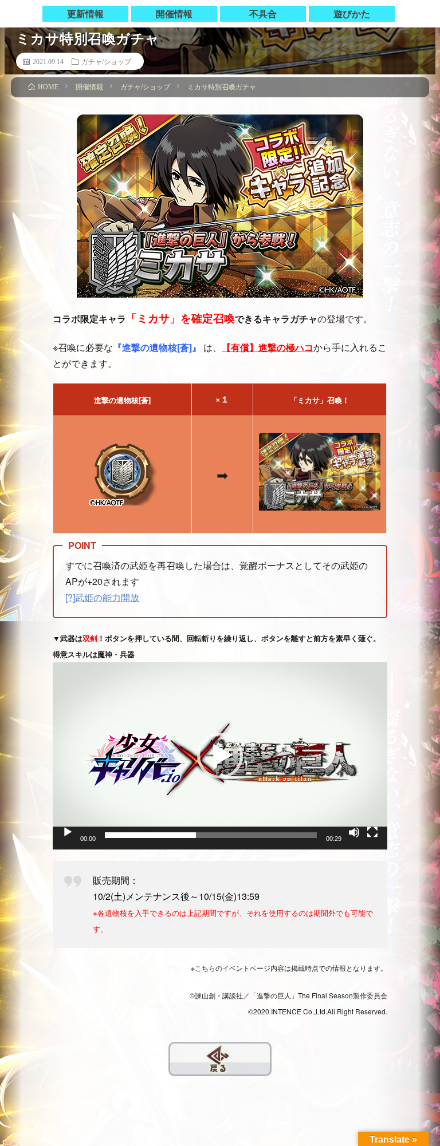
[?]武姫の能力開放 (102, 597)
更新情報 (85, 13)
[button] (220, 756)
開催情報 (174, 13)
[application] (220, 755)
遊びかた (351, 13)
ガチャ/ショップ (106, 61)
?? (175, 1051)
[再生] (67, 832)
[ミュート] (354, 832)
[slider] (211, 835)
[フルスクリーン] (372, 832)
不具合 (263, 13)
